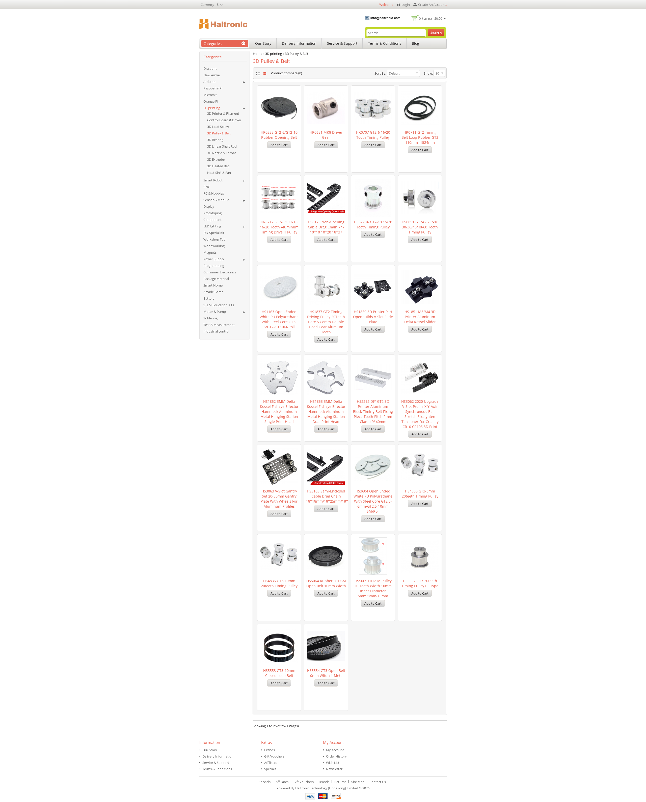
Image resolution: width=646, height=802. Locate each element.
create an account (432, 4)
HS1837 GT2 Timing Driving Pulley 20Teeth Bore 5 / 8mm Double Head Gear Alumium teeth (326, 321)
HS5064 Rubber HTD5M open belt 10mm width (326, 583)
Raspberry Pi (212, 88)
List (257, 73)
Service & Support (342, 43)
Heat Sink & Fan (219, 172)
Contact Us (377, 782)
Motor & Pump (214, 311)
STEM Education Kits (218, 305)
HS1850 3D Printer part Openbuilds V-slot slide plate (373, 316)
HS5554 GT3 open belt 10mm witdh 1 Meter (326, 673)
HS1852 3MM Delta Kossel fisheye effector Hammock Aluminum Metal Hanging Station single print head (279, 411)
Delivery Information (299, 43)
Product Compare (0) (286, 73)
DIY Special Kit (213, 232)
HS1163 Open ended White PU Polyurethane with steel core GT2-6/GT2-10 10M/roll (279, 319)
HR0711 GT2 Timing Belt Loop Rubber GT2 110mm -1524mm (419, 137)
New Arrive (211, 75)
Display (208, 206)
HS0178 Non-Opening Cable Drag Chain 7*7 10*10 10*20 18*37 (326, 227)
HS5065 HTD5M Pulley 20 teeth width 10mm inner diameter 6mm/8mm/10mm (373, 588)
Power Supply (213, 259)
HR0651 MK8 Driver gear (326, 135)
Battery (208, 298)
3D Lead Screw (218, 126)
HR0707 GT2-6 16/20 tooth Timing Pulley (373, 135)
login (405, 4)
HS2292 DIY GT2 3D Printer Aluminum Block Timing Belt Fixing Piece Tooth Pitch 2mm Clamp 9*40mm (373, 411)
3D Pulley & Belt (219, 133)
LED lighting (212, 226)
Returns (340, 782)
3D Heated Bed (218, 166)
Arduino (209, 81)
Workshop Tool (214, 239)
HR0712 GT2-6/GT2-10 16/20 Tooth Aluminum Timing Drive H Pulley (279, 227)
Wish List (332, 762)
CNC (206, 186)
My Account (335, 750)
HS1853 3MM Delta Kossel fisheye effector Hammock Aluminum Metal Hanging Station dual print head (326, 411)
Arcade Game (213, 292)
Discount (210, 68)
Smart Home (213, 285)
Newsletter (334, 769)
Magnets (210, 252)
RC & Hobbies (213, 193)
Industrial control (216, 331)
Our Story (263, 43)
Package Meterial (216, 278)
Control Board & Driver (224, 120)
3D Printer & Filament (223, 113)
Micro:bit (210, 94)
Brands (269, 750)
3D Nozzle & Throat (221, 153)
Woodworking (214, 246)
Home (257, 53)
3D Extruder (216, 159)
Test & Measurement (219, 324)
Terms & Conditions (384, 43)
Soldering (210, 318)
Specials (270, 769)
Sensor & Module (216, 200)
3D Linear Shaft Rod (222, 146)
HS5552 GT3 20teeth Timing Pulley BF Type (419, 583)
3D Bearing (215, 139)
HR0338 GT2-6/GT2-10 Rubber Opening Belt (279, 135)
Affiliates (270, 762)
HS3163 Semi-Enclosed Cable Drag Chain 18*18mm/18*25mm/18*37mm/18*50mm (326, 496)
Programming (213, 265)
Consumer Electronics (219, 272)
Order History (336, 756)
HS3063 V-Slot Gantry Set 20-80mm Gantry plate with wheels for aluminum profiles (279, 499)
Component (212, 219)
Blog (415, 43)
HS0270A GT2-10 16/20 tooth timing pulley (373, 224)
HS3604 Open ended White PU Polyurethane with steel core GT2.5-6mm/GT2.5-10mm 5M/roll (373, 501)
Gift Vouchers (274, 756)
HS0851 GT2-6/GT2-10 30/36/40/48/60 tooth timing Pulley (420, 227)
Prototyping (212, 213)
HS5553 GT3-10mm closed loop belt (279, 673)
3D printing (211, 108)
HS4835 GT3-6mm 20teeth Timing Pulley (420, 494)
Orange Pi (210, 101)
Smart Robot (213, 180)
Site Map (357, 782)
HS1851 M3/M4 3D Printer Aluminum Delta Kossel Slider (420, 316)
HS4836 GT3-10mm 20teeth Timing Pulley (279, 583)
